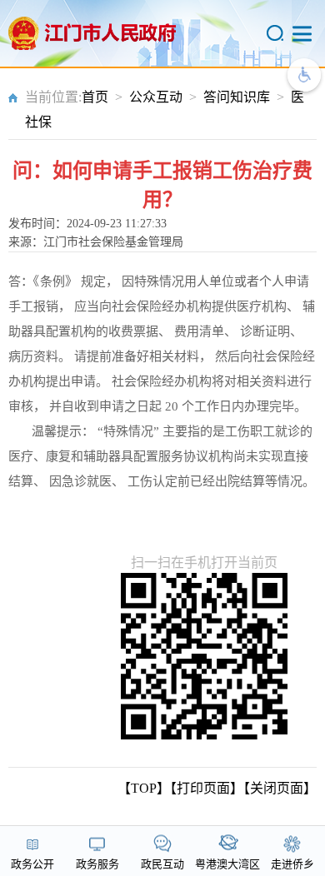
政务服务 (97, 864)
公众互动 (155, 97)
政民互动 (162, 864)
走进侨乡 (292, 864)
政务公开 (32, 864)
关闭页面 (276, 788)
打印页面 (203, 788)
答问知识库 (236, 97)
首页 (95, 97)
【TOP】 (144, 788)
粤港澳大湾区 (227, 864)
